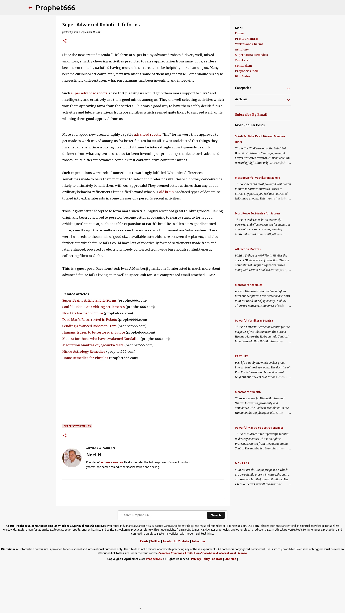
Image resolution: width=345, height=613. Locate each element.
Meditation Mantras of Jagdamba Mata (93, 345)
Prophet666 (55, 7)
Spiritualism (243, 65)
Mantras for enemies (248, 284)
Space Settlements (77, 426)
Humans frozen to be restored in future (93, 332)
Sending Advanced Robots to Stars (89, 326)
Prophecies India (247, 71)
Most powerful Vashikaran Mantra (257, 177)
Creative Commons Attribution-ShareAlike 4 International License (202, 553)
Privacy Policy (200, 559)
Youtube (183, 541)
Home (239, 33)
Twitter (155, 541)
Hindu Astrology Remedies (83, 351)
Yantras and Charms (249, 44)
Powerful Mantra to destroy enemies (259, 427)
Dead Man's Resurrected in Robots (89, 320)
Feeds (144, 541)
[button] (64, 41)
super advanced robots (89, 93)
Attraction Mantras (248, 249)
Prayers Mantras (246, 38)
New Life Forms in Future (82, 313)
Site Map (230, 559)
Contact (217, 559)
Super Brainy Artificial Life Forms (89, 300)
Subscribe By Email (251, 114)
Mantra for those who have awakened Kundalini (101, 339)
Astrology (242, 49)
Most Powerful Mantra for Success (257, 213)
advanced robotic (148, 134)
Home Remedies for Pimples (85, 358)
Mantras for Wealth (248, 392)
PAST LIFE (241, 356)
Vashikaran (243, 60)
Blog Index (242, 76)
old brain (166, 192)
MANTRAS (242, 463)
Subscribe (198, 541)
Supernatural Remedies (251, 55)
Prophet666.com (111, 462)
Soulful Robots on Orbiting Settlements (93, 307)
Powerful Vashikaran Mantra (254, 320)
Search (216, 515)
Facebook (169, 541)
